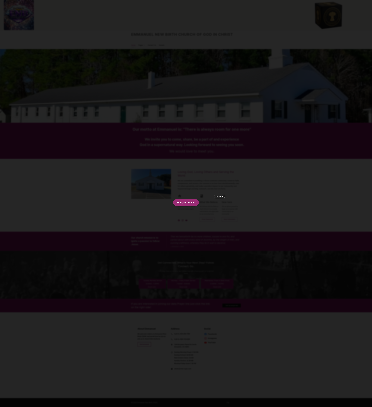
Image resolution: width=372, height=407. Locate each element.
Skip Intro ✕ (219, 196)
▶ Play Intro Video (186, 202)
